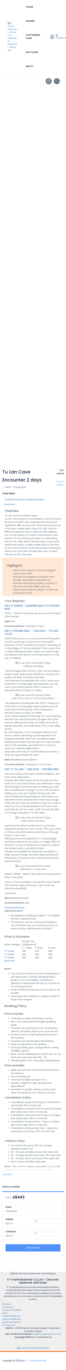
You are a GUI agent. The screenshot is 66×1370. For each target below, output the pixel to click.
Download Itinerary (15, 907)
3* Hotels (9, 951)
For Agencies (8, 1325)
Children (11, 1231)
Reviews (40, 499)
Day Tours (32, 52)
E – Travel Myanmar (35, 1360)
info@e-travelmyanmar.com (46, 1334)
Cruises (30, 20)
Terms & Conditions (12, 1310)
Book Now (33, 1248)
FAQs (4, 1313)
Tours (29, 6)
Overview (10, 499)
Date (9, 1207)
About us (6, 1304)
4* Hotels (9, 954)
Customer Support (11, 1322)
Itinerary (19, 499)
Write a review (11, 1186)
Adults (10, 1219)
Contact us (7, 1307)
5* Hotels (9, 957)
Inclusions (30, 499)
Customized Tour (33, 36)
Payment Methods (11, 1316)
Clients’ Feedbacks (11, 1319)
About (29, 66)
